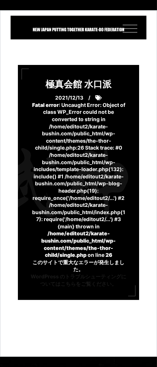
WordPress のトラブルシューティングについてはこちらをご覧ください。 (78, 280)
